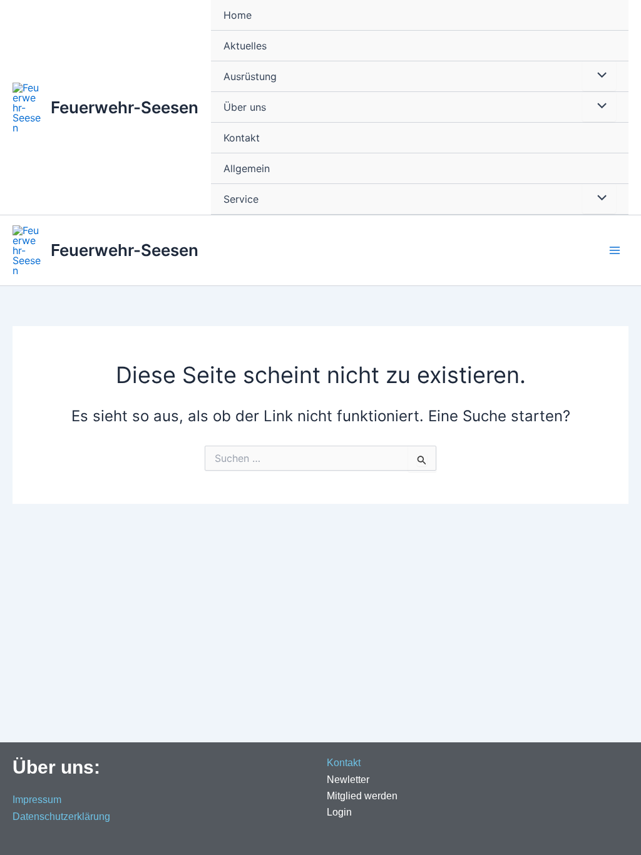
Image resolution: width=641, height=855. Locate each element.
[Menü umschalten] (599, 76)
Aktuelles (245, 45)
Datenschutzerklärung (61, 816)
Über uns (244, 107)
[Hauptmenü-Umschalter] (614, 250)
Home (237, 15)
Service (241, 199)
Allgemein (246, 168)
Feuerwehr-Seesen (124, 107)
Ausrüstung (250, 76)
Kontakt (241, 137)
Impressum (37, 799)
